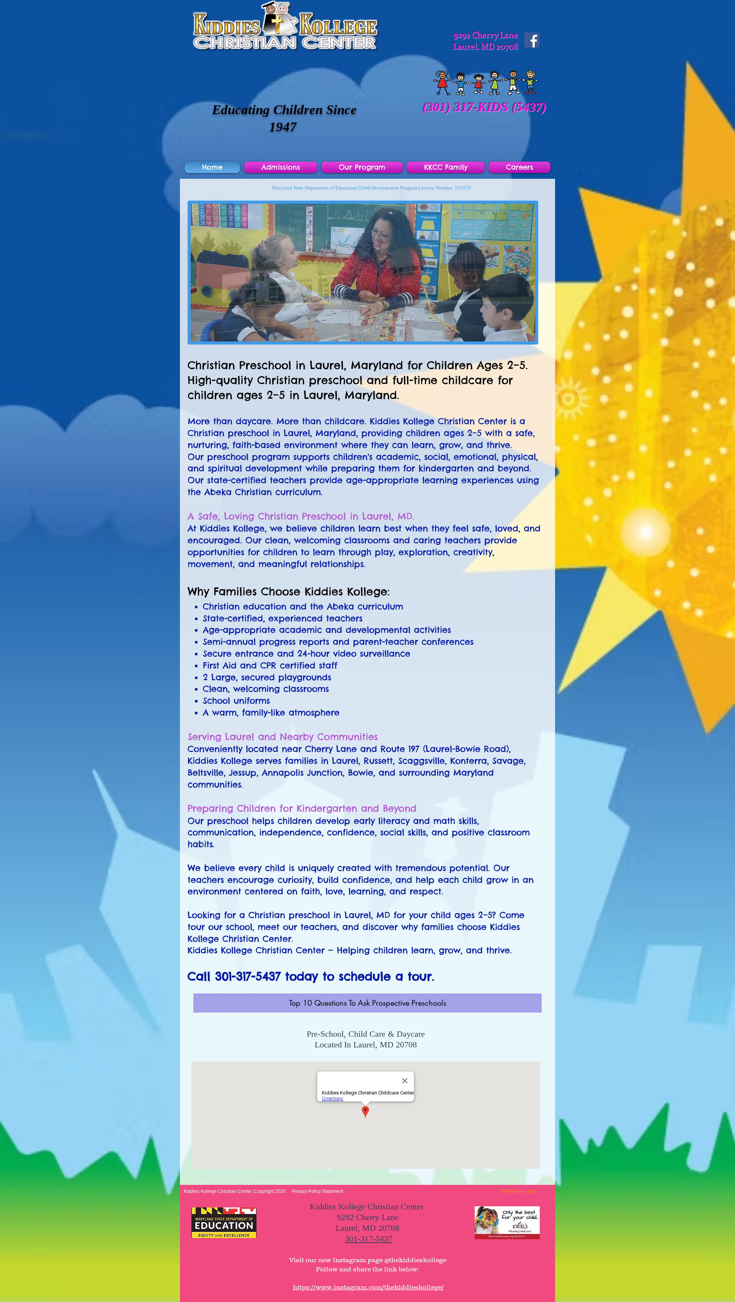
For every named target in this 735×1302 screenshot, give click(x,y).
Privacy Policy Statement (317, 1191)
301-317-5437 (368, 1238)
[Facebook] (531, 40)
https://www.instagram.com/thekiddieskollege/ (368, 1287)
